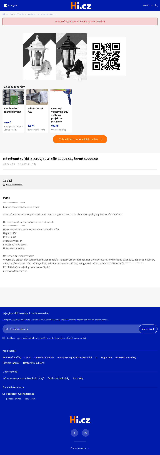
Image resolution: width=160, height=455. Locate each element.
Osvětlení (32, 14)
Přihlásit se (148, 5)
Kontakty (78, 378)
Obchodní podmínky (58, 378)
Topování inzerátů (44, 357)
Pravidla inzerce (11, 362)
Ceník (27, 357)
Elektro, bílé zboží (16, 14)
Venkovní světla (47, 14)
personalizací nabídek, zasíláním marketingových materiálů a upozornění (52, 338)
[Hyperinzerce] (81, 5)
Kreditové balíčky (11, 357)
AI (96, 357)
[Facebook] (74, 433)
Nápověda (106, 357)
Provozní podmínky (125, 357)
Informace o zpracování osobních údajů (23, 378)
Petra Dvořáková (14, 184)
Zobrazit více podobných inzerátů (78, 139)
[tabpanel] (39, 56)
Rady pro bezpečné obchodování (74, 357)
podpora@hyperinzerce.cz (20, 393)
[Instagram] (85, 433)
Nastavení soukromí (34, 362)
